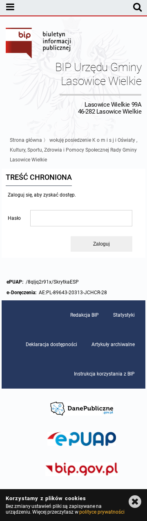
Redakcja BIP (84, 315)
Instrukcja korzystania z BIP (104, 374)
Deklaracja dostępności (51, 344)
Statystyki (124, 315)
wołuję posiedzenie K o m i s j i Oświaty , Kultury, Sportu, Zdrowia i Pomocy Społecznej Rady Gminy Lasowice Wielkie (73, 150)
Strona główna (26, 140)
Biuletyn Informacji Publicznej (39, 44)
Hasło (14, 218)
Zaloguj (101, 244)
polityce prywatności (101, 512)
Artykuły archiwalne (113, 344)
